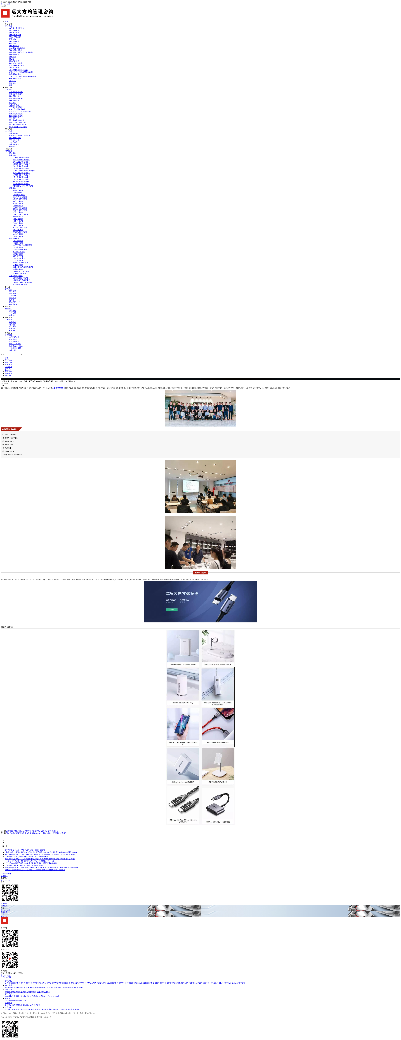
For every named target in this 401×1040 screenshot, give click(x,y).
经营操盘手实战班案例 (21, 280)
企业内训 (12, 350)
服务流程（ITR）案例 (21, 271)
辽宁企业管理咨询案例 (21, 177)
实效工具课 (13, 142)
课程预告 (12, 311)
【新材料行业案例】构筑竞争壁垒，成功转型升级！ (24, 865)
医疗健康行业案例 (20, 227)
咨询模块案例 (14, 238)
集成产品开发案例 (20, 249)
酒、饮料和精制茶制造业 (18, 70)
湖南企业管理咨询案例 (21, 164)
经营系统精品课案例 (20, 278)
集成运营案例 (18, 254)
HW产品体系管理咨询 (17, 109)
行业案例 (12, 188)
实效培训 (8, 131)
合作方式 (8, 335)
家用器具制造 (14, 68)
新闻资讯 (8, 309)
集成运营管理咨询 (16, 116)
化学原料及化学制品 (16, 65)
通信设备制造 (14, 30)
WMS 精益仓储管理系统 (18, 127)
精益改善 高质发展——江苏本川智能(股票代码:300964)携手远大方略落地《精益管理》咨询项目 (40, 859)
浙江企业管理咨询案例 (21, 162)
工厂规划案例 (18, 260)
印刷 (11, 85)
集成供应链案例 (19, 252)
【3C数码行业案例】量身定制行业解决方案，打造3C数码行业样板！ (30, 861)
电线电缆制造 (14, 41)
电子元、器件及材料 (16, 28)
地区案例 (12, 155)
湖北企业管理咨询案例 (21, 166)
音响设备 (12, 83)
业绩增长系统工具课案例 (22, 282)
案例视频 (12, 291)
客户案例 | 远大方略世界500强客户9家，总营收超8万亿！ (26, 850)
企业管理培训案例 (16, 276)
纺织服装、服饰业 (16, 63)
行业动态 (12, 315)
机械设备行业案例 (20, 199)
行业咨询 (8, 26)
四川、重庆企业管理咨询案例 (24, 171)
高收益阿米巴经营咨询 (17, 122)
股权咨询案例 (18, 265)
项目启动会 (13, 304)
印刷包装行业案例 (20, 232)
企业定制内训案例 (20, 284)
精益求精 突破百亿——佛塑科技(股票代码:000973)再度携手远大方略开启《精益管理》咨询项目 (40, 854)
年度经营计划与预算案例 (22, 245)
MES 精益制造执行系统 (17, 125)
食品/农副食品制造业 (17, 48)
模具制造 (12, 43)
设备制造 (12, 39)
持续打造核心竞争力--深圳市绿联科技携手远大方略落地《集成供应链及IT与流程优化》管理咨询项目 (42, 867)
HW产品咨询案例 (19, 274)
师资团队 (12, 326)
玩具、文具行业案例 (20, 214)
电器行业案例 (18, 217)
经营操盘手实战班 (16, 346)
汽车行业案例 (18, 223)
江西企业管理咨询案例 (21, 168)
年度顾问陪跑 (14, 140)
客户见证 (8, 289)
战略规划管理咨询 (16, 114)
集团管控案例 (18, 269)
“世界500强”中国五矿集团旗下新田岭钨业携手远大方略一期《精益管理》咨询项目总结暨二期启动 (41, 852)
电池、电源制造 (15, 37)
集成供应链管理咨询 (16, 98)
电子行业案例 (18, 201)
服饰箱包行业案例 (20, 208)
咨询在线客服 (6, 977)
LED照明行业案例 (20, 197)
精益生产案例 (18, 256)
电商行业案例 (18, 190)
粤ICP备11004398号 (44, 1017)
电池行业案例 (18, 234)
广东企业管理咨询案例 (21, 157)
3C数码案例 (17, 192)
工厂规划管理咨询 (16, 107)
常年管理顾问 (14, 341)
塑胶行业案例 (18, 212)
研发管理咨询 (14, 100)
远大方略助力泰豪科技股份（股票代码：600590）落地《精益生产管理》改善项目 (36, 833)
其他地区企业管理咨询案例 (23, 186)
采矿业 (11, 59)
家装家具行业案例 (20, 210)
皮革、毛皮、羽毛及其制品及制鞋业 (22, 72)
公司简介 (12, 322)
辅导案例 (8, 151)
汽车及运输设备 (15, 74)
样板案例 (12, 153)
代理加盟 (12, 330)
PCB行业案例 (18, 230)
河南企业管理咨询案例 (21, 175)
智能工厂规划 (14, 105)
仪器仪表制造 (14, 54)
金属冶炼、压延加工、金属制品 (21, 52)
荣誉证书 (12, 298)
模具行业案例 (18, 221)
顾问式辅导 (13, 339)
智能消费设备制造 (16, 50)
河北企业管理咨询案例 (21, 179)
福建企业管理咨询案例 (21, 184)
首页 (6, 22)
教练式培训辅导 (15, 138)
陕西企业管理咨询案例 (21, 181)
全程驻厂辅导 (14, 337)
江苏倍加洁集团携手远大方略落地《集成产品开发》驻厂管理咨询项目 (32, 831)
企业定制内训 (14, 144)
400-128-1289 (5, 4)
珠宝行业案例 (18, 225)
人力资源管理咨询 (16, 92)
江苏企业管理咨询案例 (21, 160)
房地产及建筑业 (15, 61)
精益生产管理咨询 (16, 94)
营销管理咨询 (14, 96)
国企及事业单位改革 (16, 120)
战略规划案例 (18, 241)
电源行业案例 (18, 203)
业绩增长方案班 (15, 348)
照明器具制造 (14, 32)
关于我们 (8, 320)
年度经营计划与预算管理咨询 (20, 111)
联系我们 (12, 324)
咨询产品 (8, 89)
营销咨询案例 (18, 243)
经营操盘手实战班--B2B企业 (19, 135)
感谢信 (11, 300)
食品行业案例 (18, 219)
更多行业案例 (18, 236)
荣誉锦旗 (12, 295)
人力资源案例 (18, 247)
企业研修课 (13, 133)
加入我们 (12, 328)
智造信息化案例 (19, 258)
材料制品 (12, 57)
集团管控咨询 (14, 118)
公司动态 (12, 313)
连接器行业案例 (19, 195)
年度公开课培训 (15, 344)
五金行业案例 (18, 206)
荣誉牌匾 (12, 293)
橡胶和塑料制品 (15, 79)
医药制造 (12, 81)
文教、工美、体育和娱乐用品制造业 (22, 76)
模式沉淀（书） (15, 302)
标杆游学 (12, 146)
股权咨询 (12, 103)
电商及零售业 (14, 46)
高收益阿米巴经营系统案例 (23, 267)
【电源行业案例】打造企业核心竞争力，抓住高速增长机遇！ (27, 857)
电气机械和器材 (15, 35)
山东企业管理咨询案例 (21, 173)
